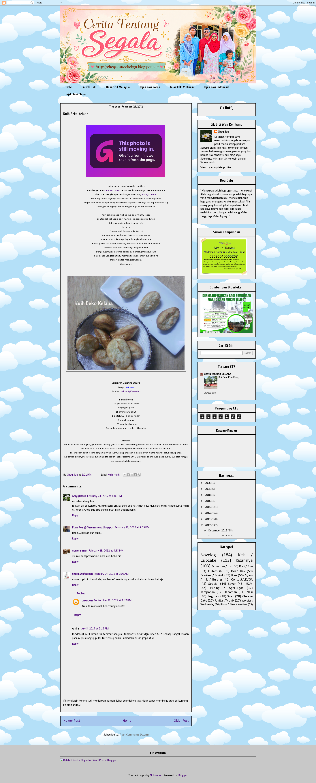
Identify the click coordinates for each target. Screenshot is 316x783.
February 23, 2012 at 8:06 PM (104, 496)
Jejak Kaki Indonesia (216, 87)
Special (213, 584)
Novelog (208, 555)
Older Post (181, 721)
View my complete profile (215, 167)
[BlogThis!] (128, 474)
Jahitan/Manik (224, 600)
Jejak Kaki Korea (150, 87)
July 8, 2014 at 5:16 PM (95, 628)
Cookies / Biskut (211, 575)
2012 (208, 525)
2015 (208, 507)
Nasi (250, 592)
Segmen (213, 596)
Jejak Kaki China (75, 94)
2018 (208, 495)
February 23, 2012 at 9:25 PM (132, 527)
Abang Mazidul (149, 194)
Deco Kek (238, 571)
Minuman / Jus (222, 566)
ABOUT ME (89, 87)
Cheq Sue (223, 131)
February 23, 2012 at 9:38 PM (106, 550)
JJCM (249, 584)
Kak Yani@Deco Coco (131, 391)
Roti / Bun (246, 566)
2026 (208, 483)
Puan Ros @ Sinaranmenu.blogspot (93, 527)
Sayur (232, 584)
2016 (208, 501)
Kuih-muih (114, 474)
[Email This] (125, 474)
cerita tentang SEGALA (217, 374)
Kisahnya (244, 560)
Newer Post (71, 721)
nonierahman (79, 550)
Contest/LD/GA (242, 579)
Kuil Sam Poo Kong (228, 377)
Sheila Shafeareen (82, 574)
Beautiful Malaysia (118, 87)
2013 (208, 519)
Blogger (182, 775)
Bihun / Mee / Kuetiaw (233, 604)
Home (127, 721)
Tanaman (231, 592)
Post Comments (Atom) (134, 734)
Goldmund (156, 775)
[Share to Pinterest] (139, 474)
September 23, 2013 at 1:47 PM (112, 600)
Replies (81, 593)
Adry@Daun (79, 496)
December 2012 (218, 530)
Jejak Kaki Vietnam (182, 87)
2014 (208, 513)
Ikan (234, 575)
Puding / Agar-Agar (226, 588)
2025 (208, 489)
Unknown (87, 600)
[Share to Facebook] (135, 474)
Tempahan (207, 592)
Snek (230, 596)
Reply (75, 515)
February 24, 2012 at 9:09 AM (111, 574)
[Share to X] (132, 474)
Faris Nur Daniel (112, 190)
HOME (69, 87)
